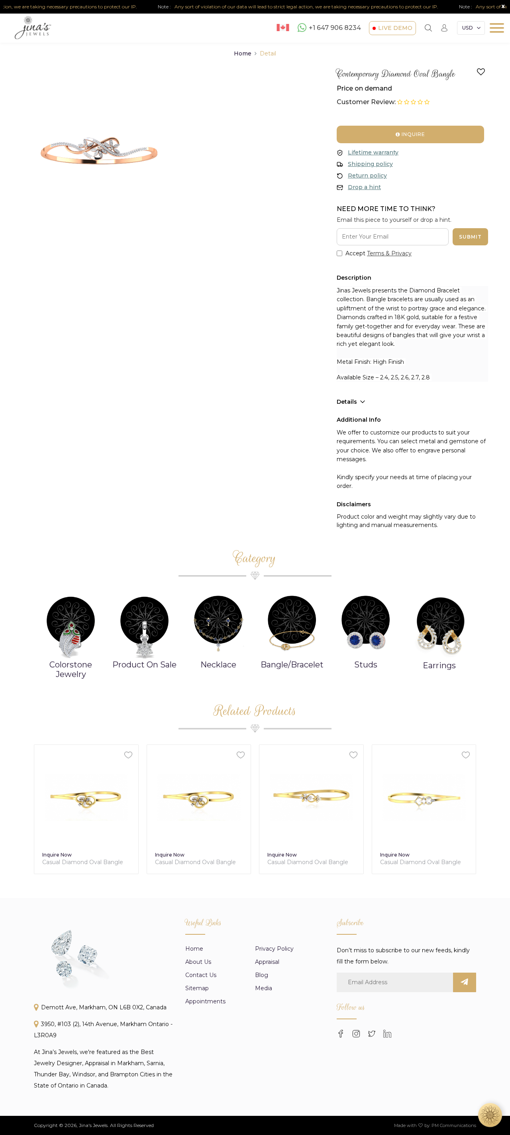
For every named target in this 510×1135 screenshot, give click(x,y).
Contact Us (200, 975)
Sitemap (197, 988)
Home (242, 53)
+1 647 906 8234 (335, 28)
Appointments (205, 1001)
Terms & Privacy (389, 253)
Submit (470, 237)
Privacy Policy (274, 948)
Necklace (145, 664)
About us (198, 961)
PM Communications (454, 1125)
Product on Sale (71, 664)
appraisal (267, 961)
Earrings (365, 665)
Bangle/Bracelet (218, 664)
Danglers (439, 665)
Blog (261, 975)
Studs (292, 664)
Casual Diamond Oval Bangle (82, 862)
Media (263, 988)
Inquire (412, 134)
